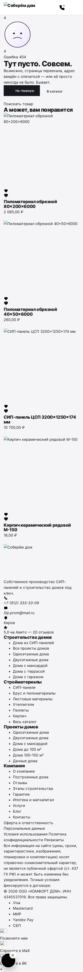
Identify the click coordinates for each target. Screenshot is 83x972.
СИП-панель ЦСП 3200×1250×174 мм (40, 419)
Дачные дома (25, 761)
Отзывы (20, 782)
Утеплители (23, 704)
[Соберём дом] (41, 561)
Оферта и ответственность (28, 822)
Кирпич (19, 716)
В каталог (55, 91)
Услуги (19, 805)
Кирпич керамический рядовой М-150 (37, 527)
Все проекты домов (31, 648)
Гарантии (21, 794)
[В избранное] (6, 193)
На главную (24, 91)
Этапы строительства (33, 788)
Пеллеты (21, 710)
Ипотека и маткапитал (33, 799)
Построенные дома (30, 777)
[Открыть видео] (8, 960)
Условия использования (25, 834)
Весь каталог (25, 721)
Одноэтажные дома (31, 654)
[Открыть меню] (74, 7)
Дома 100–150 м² (28, 755)
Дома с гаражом (28, 676)
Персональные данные (24, 828)
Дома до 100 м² (27, 749)
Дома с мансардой (30, 665)
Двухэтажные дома (30, 659)
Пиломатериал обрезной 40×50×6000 (30, 312)
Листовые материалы (33, 699)
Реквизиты (54, 840)
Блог (17, 811)
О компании (24, 771)
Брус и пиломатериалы (34, 693)
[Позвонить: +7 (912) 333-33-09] (62, 7)
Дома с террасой (29, 671)
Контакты (21, 817)
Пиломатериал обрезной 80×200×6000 (30, 204)
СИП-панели (24, 687)
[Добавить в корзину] (6, 217)
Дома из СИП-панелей (33, 642)
